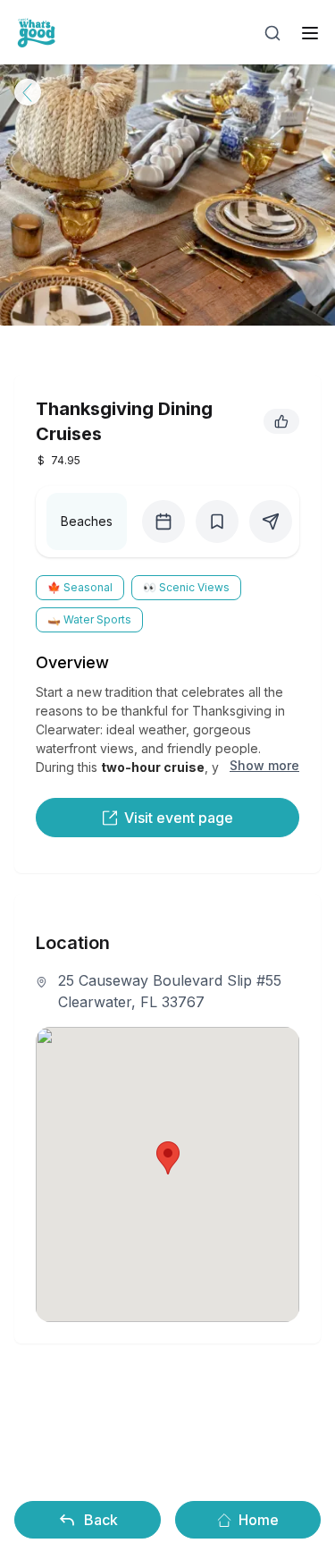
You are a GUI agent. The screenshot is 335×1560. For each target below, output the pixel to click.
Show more (264, 765)
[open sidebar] (310, 33)
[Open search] (272, 33)
